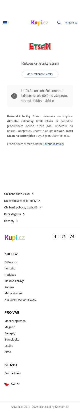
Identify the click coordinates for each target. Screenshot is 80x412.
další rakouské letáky (40, 74)
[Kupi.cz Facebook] (55, 237)
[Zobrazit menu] (5, 22)
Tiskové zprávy (14, 281)
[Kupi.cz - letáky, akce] (40, 23)
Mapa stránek (13, 293)
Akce (7, 352)
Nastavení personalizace (20, 299)
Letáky (8, 345)
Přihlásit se (70, 22)
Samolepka (11, 339)
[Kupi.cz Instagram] (63, 237)
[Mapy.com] (72, 237)
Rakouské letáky (53, 144)
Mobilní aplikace (15, 321)
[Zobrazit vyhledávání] (59, 22)
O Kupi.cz (10, 262)
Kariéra (9, 287)
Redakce (10, 274)
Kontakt (9, 268)
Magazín (9, 327)
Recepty (9, 333)
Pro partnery (12, 373)
